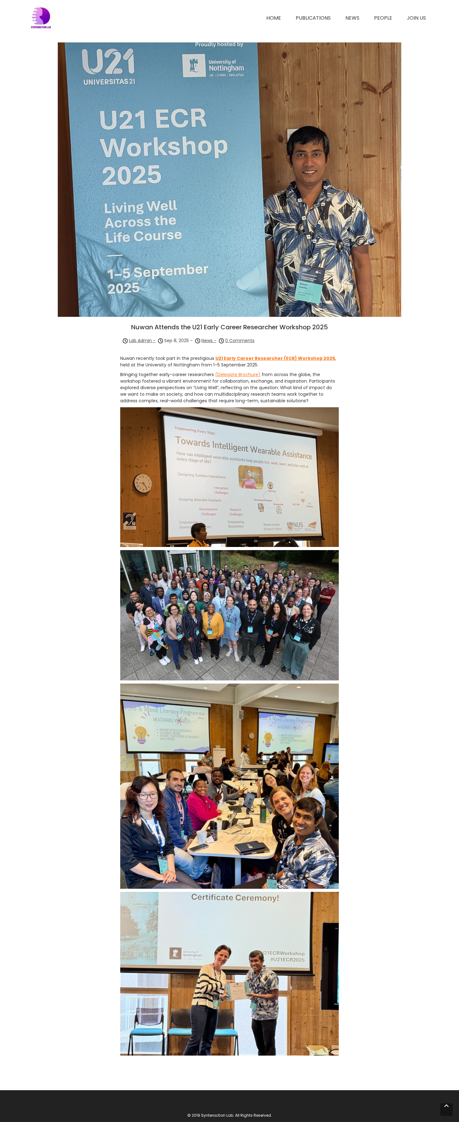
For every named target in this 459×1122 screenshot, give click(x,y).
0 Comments (239, 340)
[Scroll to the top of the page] (446, 1109)
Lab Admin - (142, 340)
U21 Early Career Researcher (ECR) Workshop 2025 (275, 358)
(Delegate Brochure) (237, 374)
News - (208, 340)
